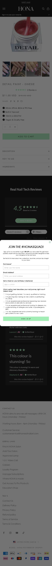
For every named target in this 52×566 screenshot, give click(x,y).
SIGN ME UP (26, 319)
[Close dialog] (50, 242)
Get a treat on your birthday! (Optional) (18, 281)
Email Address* (8, 272)
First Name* (7, 264)
